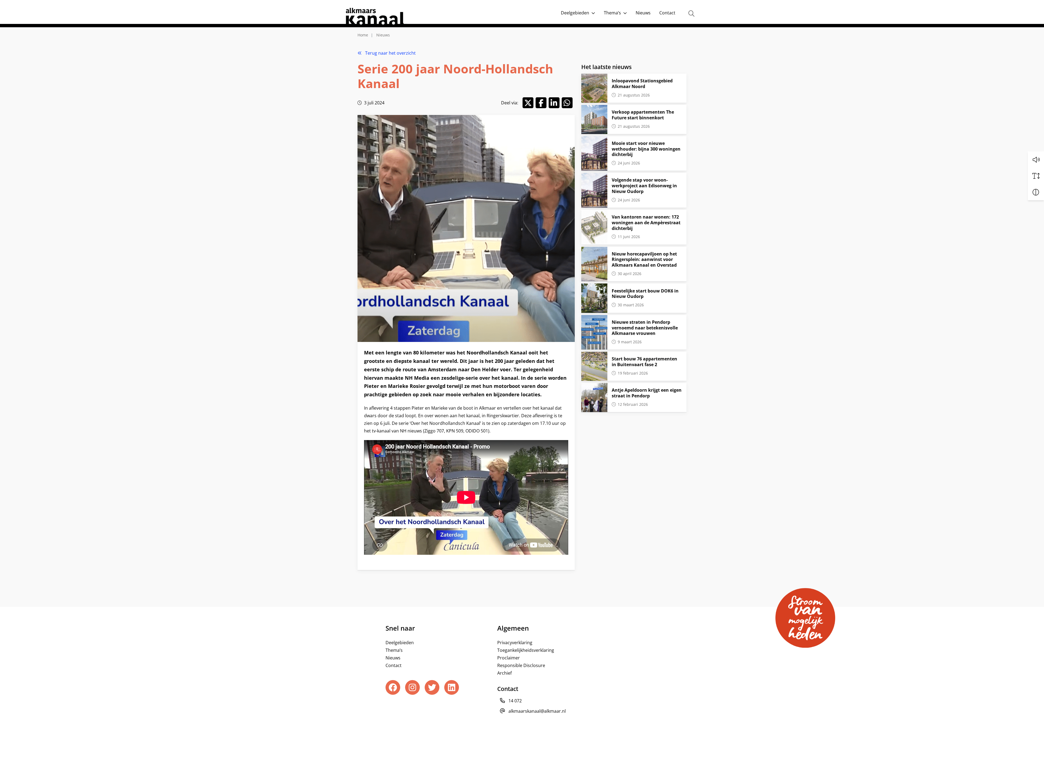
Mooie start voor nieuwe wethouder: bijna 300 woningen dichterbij (646, 149)
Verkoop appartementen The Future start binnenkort (643, 115)
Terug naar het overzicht (390, 53)
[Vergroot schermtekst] (1036, 176)
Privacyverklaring (514, 643)
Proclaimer (508, 658)
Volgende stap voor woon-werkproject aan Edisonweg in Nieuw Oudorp (644, 185)
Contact (667, 13)
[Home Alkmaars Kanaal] (376, 17)
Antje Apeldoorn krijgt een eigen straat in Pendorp (647, 393)
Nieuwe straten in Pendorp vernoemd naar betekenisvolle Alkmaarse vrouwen (645, 328)
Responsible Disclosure (521, 665)
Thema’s (612, 13)
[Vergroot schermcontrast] (1036, 192)
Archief (504, 673)
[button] (1036, 159)
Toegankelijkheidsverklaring (525, 650)
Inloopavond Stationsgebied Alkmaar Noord (642, 83)
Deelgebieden (575, 13)
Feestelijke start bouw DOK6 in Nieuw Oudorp (645, 294)
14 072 (515, 701)
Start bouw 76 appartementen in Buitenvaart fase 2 (644, 361)
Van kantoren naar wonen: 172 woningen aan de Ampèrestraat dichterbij (646, 222)
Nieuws (643, 13)
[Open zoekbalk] (691, 13)
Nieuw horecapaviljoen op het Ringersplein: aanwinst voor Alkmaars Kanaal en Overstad (644, 259)
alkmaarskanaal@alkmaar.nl (537, 711)
